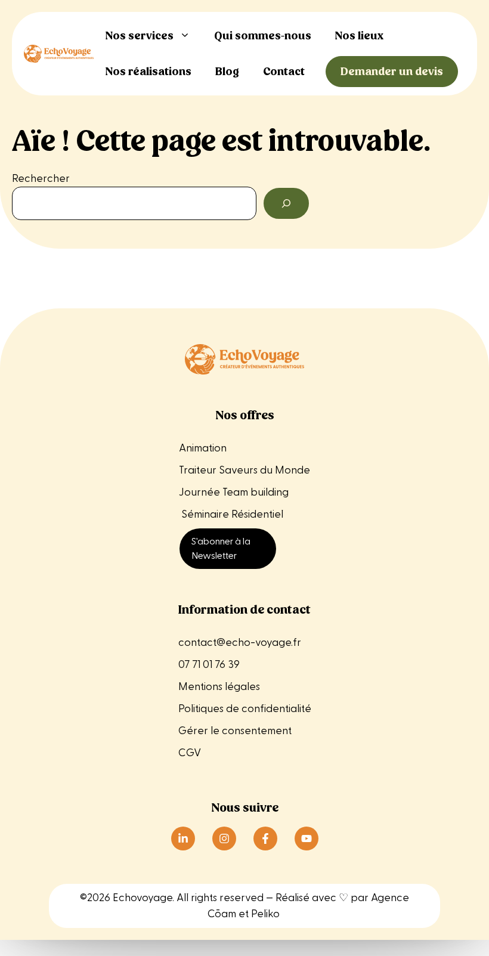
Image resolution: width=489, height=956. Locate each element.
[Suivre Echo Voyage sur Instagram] (224, 838)
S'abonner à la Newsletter (220, 549)
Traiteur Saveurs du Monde (244, 470)
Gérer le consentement (235, 731)
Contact (284, 71)
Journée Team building (234, 492)
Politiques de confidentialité (244, 709)
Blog (227, 71)
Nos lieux (359, 35)
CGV (189, 753)
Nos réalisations (148, 71)
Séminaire (205, 514)
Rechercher (41, 178)
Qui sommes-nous (262, 35)
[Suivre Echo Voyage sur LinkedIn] (183, 838)
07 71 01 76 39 (209, 665)
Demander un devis (392, 71)
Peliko (265, 914)
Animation (203, 448)
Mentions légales (220, 687)
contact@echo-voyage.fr (239, 642)
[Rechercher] (286, 203)
